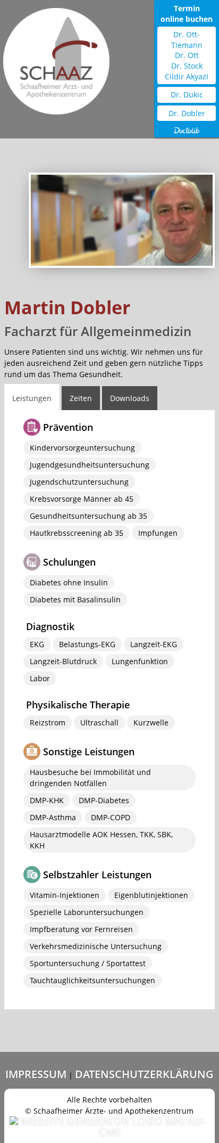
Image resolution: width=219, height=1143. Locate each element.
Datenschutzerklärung (144, 1074)
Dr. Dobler (187, 113)
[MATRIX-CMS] (109, 1127)
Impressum (35, 1074)
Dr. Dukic (187, 94)
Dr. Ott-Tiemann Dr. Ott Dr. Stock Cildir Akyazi (186, 55)
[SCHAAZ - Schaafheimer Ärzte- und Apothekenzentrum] (56, 57)
